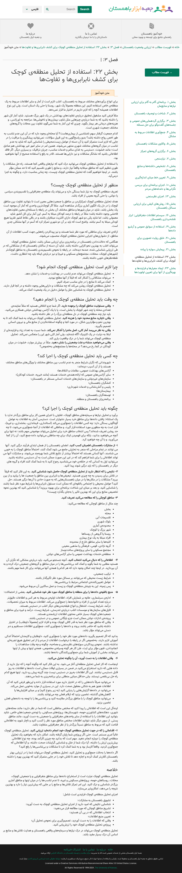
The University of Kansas (106, 867)
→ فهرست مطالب (162, 72)
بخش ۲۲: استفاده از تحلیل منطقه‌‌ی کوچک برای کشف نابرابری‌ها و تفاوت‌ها (64, 47)
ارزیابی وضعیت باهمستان (136, 47)
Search (84, 9)
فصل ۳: (114, 47)
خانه (176, 47)
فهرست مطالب (162, 47)
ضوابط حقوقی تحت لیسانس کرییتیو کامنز (44, 858)
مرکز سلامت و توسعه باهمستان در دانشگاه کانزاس (70, 853)
